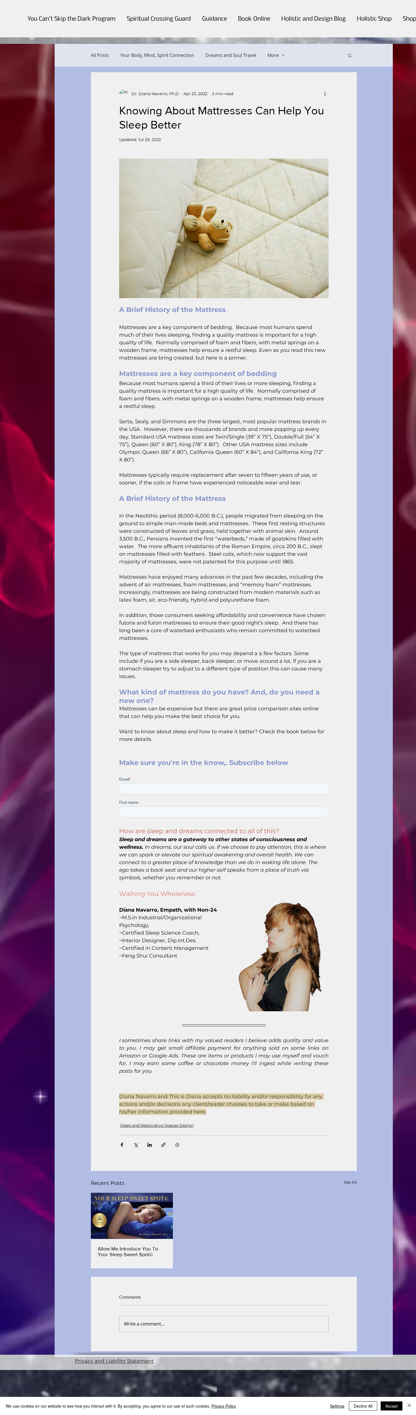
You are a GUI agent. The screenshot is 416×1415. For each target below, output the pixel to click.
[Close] (409, 1405)
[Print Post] (177, 1196)
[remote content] (224, 823)
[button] (349, 55)
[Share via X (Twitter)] (135, 1196)
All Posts (100, 55)
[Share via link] (163, 1196)
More (273, 55)
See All (350, 1233)
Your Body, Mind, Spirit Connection (157, 55)
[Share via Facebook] (122, 1196)
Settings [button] (337, 1406)
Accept (391, 1406)
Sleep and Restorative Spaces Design (157, 1176)
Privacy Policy (223, 1406)
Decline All (363, 1406)
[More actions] (325, 93)
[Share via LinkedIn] (149, 1196)
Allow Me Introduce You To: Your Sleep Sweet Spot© (128, 1303)
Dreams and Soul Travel (230, 55)
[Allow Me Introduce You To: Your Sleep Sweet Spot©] (132, 1267)
